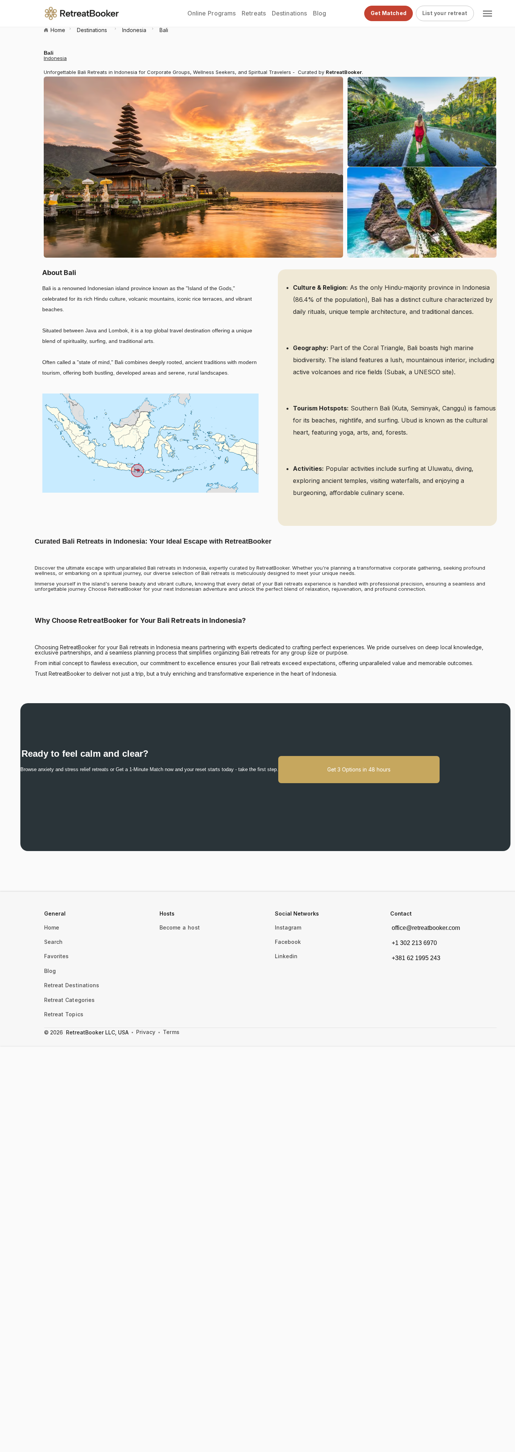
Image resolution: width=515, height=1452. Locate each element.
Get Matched (388, 13)
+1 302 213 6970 (414, 943)
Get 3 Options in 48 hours (359, 769)
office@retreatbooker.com (426, 928)
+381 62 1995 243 (416, 958)
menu (487, 14)
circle (132, 1032)
